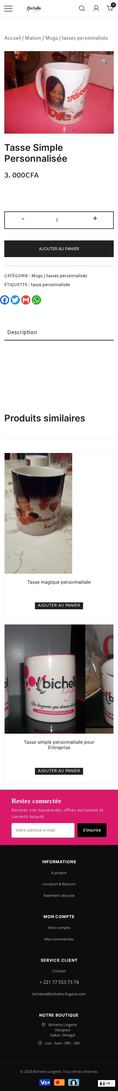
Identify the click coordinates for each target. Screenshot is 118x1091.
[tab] (59, 332)
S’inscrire (92, 830)
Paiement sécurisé (59, 895)
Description (22, 332)
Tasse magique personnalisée (59, 582)
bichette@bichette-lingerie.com (59, 993)
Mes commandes (59, 939)
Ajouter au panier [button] (59, 605)
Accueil (12, 38)
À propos (59, 872)
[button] (104, 62)
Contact (59, 971)
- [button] (23, 219)
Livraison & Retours (59, 883)
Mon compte (59, 927)
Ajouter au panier (59, 248)
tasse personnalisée (50, 285)
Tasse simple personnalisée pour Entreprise (59, 744)
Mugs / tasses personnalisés (76, 38)
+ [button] (95, 219)
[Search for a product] (82, 9)
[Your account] (96, 9)
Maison (33, 38)
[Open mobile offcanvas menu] (8, 9)
